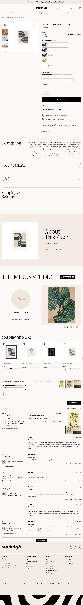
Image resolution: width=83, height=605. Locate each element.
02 (46, 327)
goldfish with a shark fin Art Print (15, 477)
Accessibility (67, 583)
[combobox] (61, 8)
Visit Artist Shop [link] (67, 277)
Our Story (48, 559)
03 (49, 327)
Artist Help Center (69, 559)
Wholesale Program (51, 570)
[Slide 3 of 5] (5, 38)
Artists (56, 13)
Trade (74, 13)
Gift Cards (28, 568)
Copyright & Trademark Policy (54, 583)
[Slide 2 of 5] (5, 32)
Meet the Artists (50, 561)
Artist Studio (68, 561)
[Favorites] (75, 8)
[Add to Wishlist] (4, 344)
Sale (68, 13)
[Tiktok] (79, 547)
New (19, 13)
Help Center (29, 559)
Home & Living (38, 13)
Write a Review (75, 403)
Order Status (29, 566)
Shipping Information (31, 561)
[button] (74, 35)
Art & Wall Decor (27, 13)
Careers (48, 564)
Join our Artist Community (71, 564)
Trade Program (50, 573)
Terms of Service (40, 583)
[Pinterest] (75, 547)
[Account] (72, 8)
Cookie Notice (14, 583)
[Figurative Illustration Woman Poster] (61, 305)
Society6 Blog (49, 566)
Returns (28, 564)
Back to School (11, 13)
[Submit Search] (54, 8)
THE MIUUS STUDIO (47, 27)
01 (43, 327)
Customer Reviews (51, 568)
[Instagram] (70, 547)
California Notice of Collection (27, 583)
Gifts (62, 13)
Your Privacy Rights (77, 583)
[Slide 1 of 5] (5, 25)
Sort (68, 408)
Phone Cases (48, 13)
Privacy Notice (5, 583)
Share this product (47, 131)
